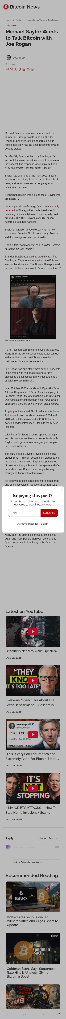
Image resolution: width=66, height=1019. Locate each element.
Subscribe (49, 512)
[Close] (61, 489)
